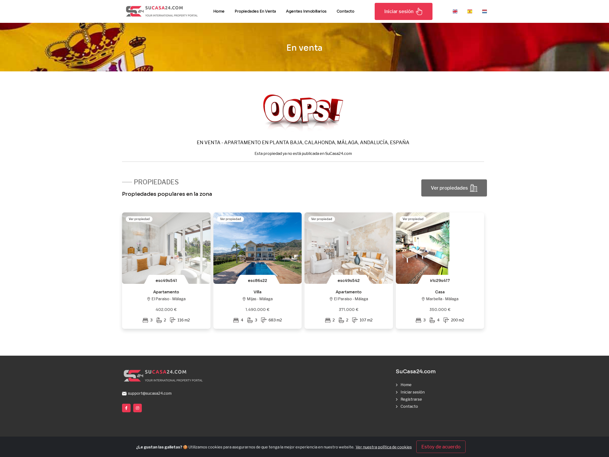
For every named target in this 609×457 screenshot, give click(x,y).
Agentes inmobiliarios (306, 11)
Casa (440, 292)
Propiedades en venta (255, 11)
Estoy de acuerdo (441, 447)
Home (219, 11)
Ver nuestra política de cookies (384, 447)
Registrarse (411, 399)
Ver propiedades (449, 188)
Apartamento (166, 292)
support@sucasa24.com (149, 393)
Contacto (345, 11)
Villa (257, 292)
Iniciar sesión (398, 11)
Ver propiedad (139, 219)
